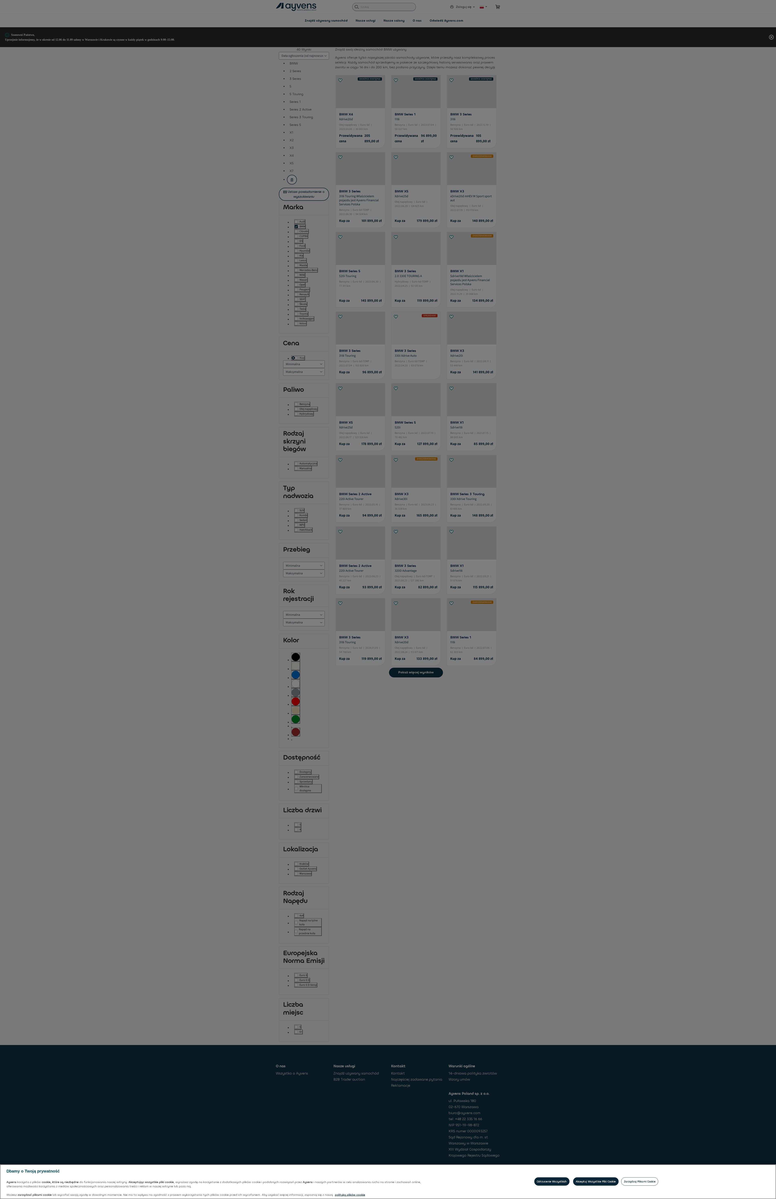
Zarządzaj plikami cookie (640, 1181)
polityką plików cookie (350, 1195)
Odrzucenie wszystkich (552, 1181)
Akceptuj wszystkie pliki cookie (596, 1181)
